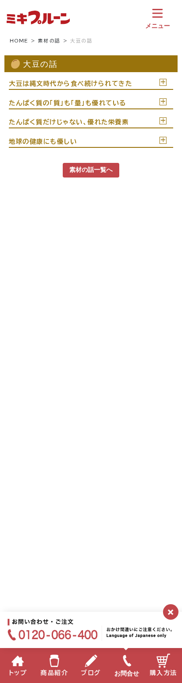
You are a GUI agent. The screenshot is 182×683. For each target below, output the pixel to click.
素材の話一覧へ (91, 169)
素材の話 (49, 41)
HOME (19, 41)
